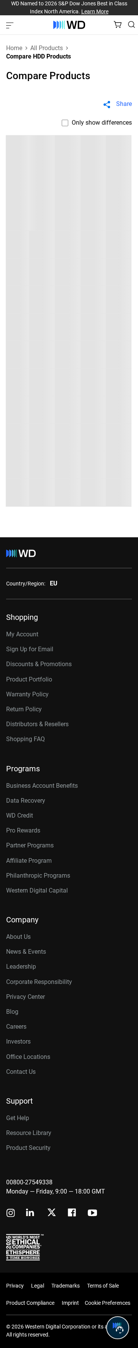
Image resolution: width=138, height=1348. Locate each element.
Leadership (21, 966)
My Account (22, 634)
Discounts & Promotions (39, 664)
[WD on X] (51, 1213)
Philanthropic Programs (38, 875)
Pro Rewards (23, 830)
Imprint (70, 1303)
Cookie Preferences (107, 1303)
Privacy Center (25, 996)
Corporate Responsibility (39, 981)
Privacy (15, 1286)
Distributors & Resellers (37, 724)
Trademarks (65, 1286)
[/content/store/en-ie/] (69, 25)
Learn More (94, 11)
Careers (16, 1026)
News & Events (26, 951)
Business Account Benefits (42, 785)
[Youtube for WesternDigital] (92, 1213)
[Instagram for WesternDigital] (10, 1213)
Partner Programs (30, 845)
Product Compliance (30, 1303)
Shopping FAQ (25, 739)
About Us (18, 936)
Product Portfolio (29, 679)
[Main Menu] (10, 24)
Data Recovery (25, 800)
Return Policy (24, 709)
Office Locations (28, 1056)
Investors (18, 1041)
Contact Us (21, 1071)
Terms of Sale (103, 1286)
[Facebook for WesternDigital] (72, 1213)
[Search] (131, 24)
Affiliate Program (29, 860)
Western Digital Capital (37, 890)
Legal (37, 1286)
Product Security (28, 1147)
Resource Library (28, 1133)
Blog (12, 1011)
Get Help (17, 1118)
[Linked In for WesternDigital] (30, 1213)
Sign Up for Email (29, 649)
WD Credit (19, 815)
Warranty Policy (27, 694)
